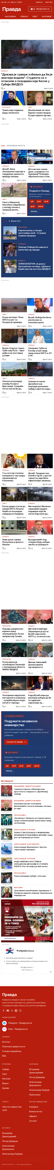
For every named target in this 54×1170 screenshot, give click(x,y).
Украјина (33, 1107)
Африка (33, 1116)
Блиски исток (35, 1111)
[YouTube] (7, 1010)
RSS (4, 1056)
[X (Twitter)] (12, 1010)
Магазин (6, 1079)
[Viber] (20, 1010)
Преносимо (34, 1095)
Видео (5, 1083)
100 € (40, 206)
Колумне (46, 16)
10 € (39, 201)
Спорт (5, 1102)
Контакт (49, 2)
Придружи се (42, 9)
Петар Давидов (37, 1077)
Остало (33, 1121)
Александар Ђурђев (39, 1090)
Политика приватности (13, 1046)
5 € (32, 201)
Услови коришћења (11, 1051)
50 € (32, 206)
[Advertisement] (27, 31)
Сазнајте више (15, 742)
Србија (24, 16)
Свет (35, 16)
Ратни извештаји (38, 1102)
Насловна (10, 16)
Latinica (39, 2)
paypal (34, 212)
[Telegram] (16, 1010)
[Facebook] (3, 1010)
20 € (46, 201)
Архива (5, 1088)
